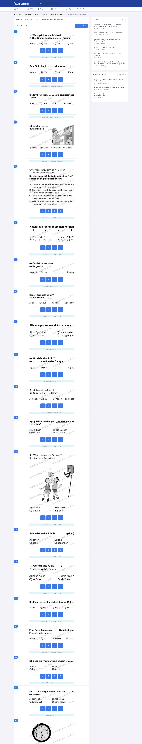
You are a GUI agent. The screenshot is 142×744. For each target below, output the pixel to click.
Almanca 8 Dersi (40, 14)
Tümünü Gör (121, 20)
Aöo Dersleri (81, 9)
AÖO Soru (17, 14)
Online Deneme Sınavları (55, 14)
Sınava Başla (82, 26)
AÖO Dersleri (28, 14)
